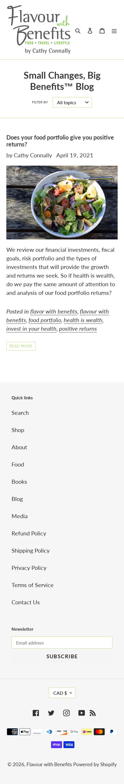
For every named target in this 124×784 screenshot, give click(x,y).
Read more (21, 346)
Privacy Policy (29, 567)
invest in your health (31, 328)
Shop (18, 429)
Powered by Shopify (95, 764)
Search (20, 412)
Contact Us (26, 602)
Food (18, 464)
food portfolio (45, 319)
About (19, 447)
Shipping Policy (31, 550)
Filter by (40, 102)
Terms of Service (33, 584)
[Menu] (114, 30)
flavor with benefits (53, 311)
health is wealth (83, 319)
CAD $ (60, 693)
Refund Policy (29, 533)
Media (20, 515)
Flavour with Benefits (49, 764)
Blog (17, 498)
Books (19, 481)
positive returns (78, 328)
